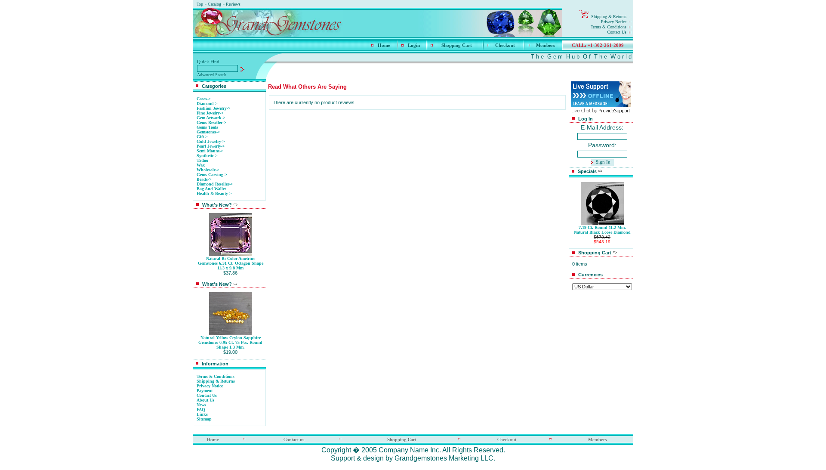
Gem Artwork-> (211, 117)
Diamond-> (207, 103)
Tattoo (202, 160)
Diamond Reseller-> (215, 184)
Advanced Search (211, 74)
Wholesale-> (208, 169)
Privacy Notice (613, 21)
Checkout (505, 45)
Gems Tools (207, 127)
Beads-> (204, 179)
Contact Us (616, 32)
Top (200, 4)
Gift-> (202, 136)
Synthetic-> (207, 155)
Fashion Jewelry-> (214, 108)
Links (202, 414)
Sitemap (204, 419)
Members (545, 45)
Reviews (233, 4)
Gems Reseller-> (211, 122)
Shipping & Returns (608, 16)
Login (414, 45)
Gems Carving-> (212, 174)
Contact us (294, 439)
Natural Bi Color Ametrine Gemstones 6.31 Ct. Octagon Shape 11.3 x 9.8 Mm (230, 263)
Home (384, 45)
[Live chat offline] (601, 104)
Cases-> (204, 98)
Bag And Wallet (211, 188)
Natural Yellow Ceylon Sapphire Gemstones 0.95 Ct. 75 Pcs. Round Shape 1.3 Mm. (230, 342)
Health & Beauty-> (214, 193)
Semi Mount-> (210, 150)
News (201, 404)
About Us (205, 400)
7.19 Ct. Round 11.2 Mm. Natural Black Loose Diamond (602, 230)
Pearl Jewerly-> (211, 146)
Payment (205, 390)
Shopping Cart (456, 45)
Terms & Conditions (608, 27)
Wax (201, 165)
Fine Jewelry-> (210, 113)
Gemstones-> (208, 132)
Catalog (214, 4)
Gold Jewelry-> (211, 141)
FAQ (201, 409)
